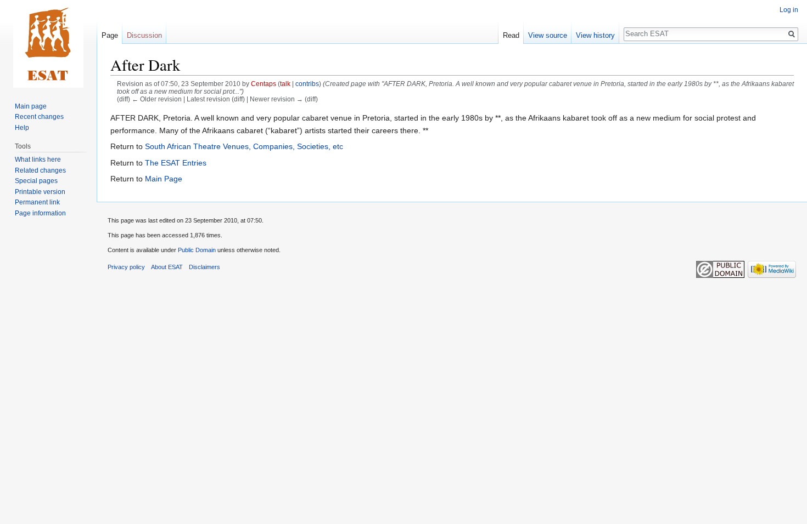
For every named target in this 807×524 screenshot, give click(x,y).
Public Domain (197, 250)
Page (110, 35)
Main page (31, 106)
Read (511, 35)
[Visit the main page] (48, 44)
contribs (307, 83)
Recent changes (39, 117)
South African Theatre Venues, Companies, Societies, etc (244, 146)
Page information (40, 213)
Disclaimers (204, 267)
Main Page (163, 178)
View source (547, 35)
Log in (789, 10)
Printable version (40, 192)
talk (285, 83)
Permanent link (37, 202)
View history (595, 35)
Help (22, 128)
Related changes (40, 170)
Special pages (36, 181)
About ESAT (167, 267)
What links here (38, 159)
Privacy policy (126, 267)
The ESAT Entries (175, 162)
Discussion (144, 35)
